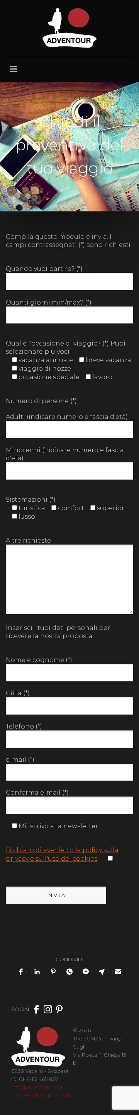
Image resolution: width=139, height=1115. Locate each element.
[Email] (118, 971)
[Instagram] (48, 1009)
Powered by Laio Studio (41, 1095)
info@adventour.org (36, 1087)
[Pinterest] (59, 1009)
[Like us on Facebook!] (36, 1009)
